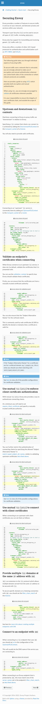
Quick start (22, 10)
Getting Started (11, 10)
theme (22, 698)
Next (35, 687)
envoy (22, 3)
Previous (8, 687)
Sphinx (12, 698)
